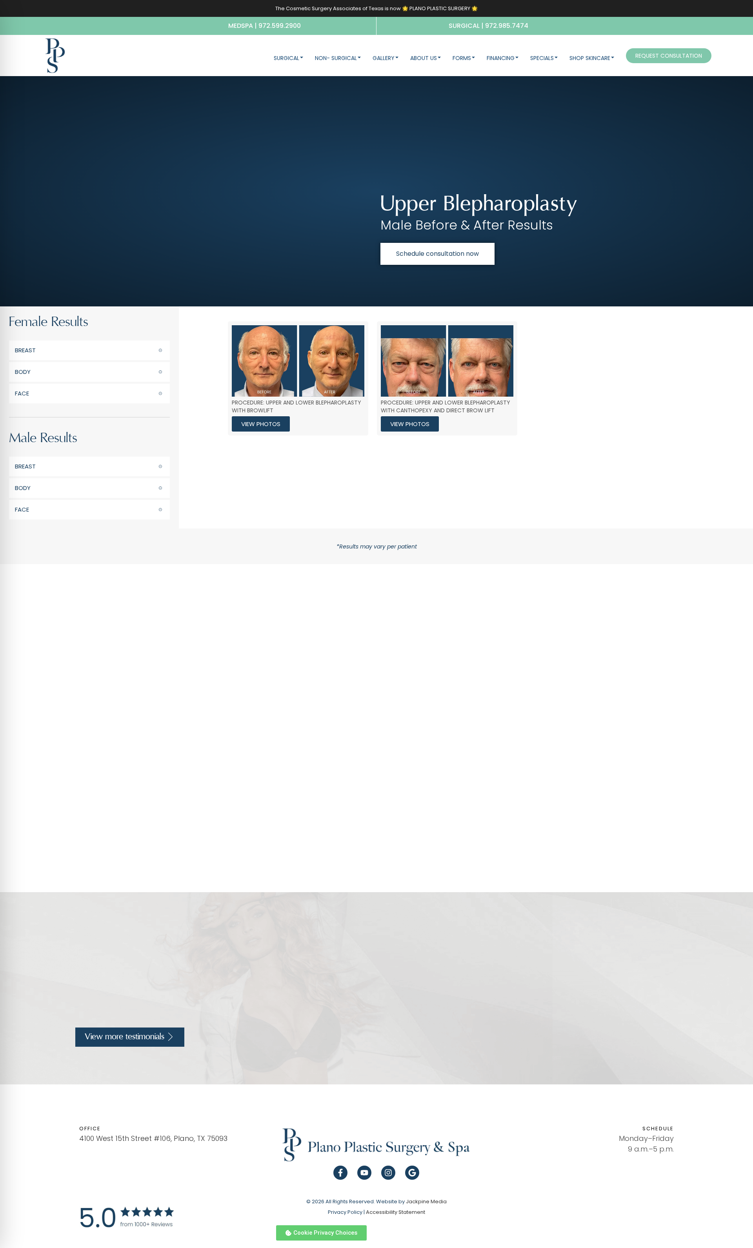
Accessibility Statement (395, 1212)
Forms (462, 58)
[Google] (412, 1173)
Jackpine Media (426, 1201)
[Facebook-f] (340, 1173)
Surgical (286, 58)
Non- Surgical (336, 58)
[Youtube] (364, 1173)
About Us (423, 58)
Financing (501, 58)
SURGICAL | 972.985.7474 (488, 25)
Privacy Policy (345, 1212)
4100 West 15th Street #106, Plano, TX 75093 (153, 1138)
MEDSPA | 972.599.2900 (264, 25)
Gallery (384, 58)
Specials (542, 58)
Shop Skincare (589, 58)
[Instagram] (388, 1173)
